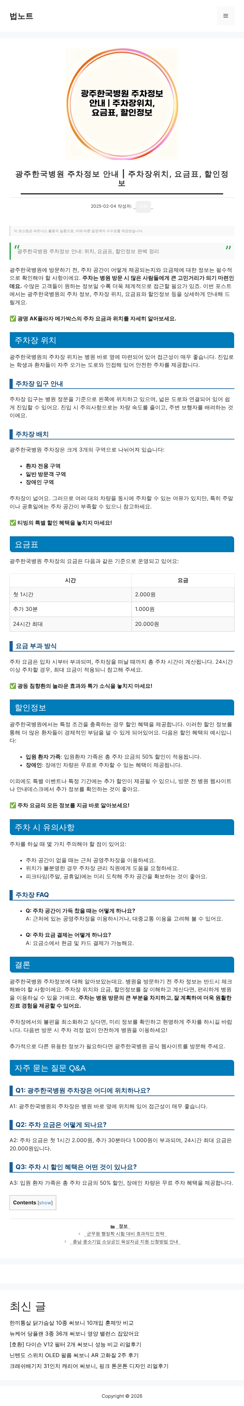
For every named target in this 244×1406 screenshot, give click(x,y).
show (45, 1203)
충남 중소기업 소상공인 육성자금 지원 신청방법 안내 (125, 1241)
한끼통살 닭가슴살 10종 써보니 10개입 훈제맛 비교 (72, 1323)
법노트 (21, 16)
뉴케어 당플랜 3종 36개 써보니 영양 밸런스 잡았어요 (74, 1333)
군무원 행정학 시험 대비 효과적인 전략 (125, 1233)
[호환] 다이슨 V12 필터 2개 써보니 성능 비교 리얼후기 (75, 1344)
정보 (123, 1226)
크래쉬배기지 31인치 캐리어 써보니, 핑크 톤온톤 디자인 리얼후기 (89, 1366)
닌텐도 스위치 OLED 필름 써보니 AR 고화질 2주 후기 (74, 1355)
